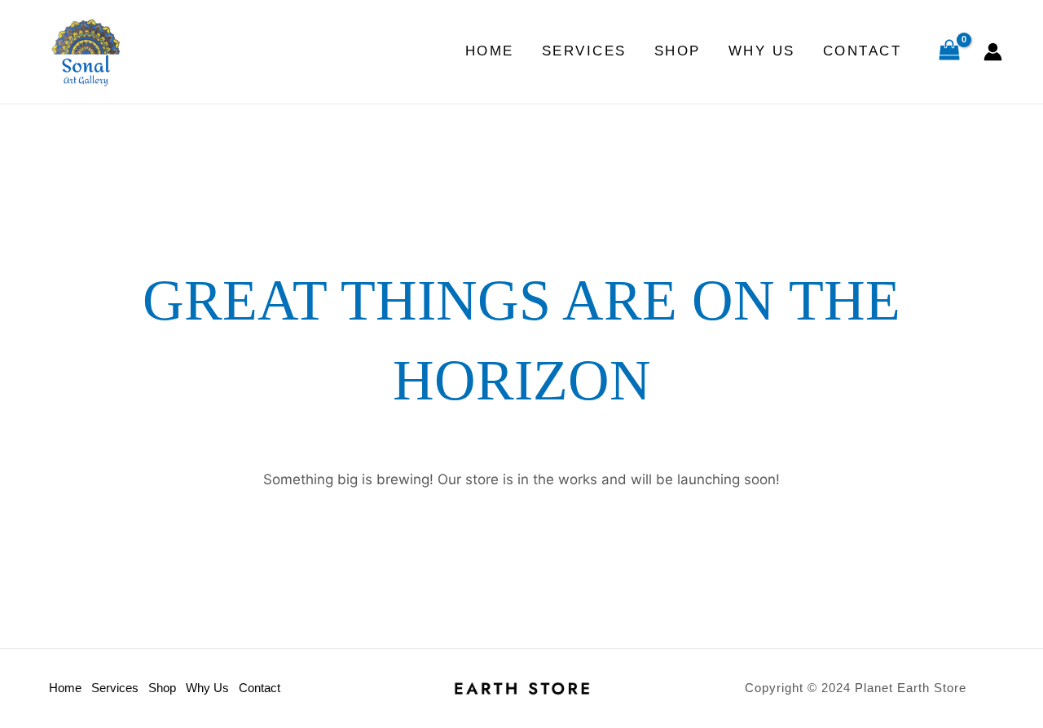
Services (584, 51)
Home (489, 51)
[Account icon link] (993, 51)
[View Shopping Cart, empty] (949, 52)
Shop (677, 51)
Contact (862, 51)
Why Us (761, 51)
